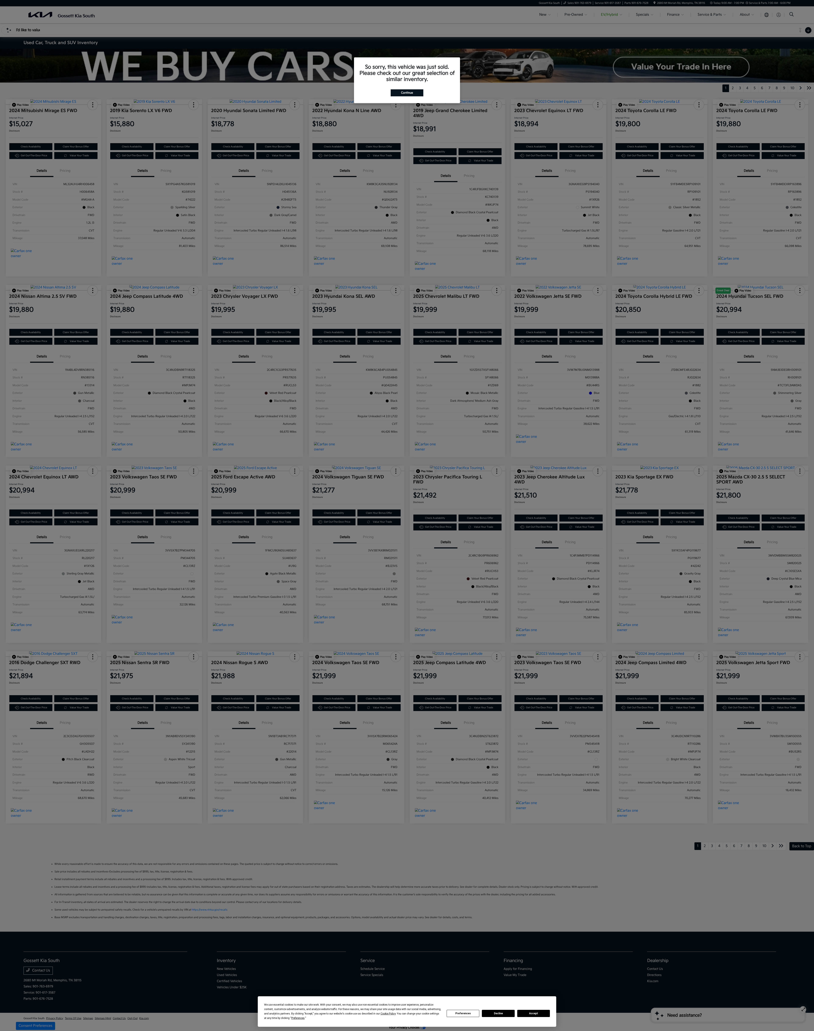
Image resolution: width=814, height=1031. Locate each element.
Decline (498, 1013)
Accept (533, 1013)
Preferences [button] (298, 1018)
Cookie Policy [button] (388, 1013)
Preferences (463, 1013)
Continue (407, 92)
